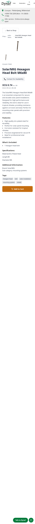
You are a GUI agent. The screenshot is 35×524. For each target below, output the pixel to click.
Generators (22, 3)
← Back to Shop (10, 30)
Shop (4, 36)
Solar (14, 3)
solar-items (9, 36)
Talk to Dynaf (20, 520)
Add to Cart (19, 189)
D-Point (28, 3)
